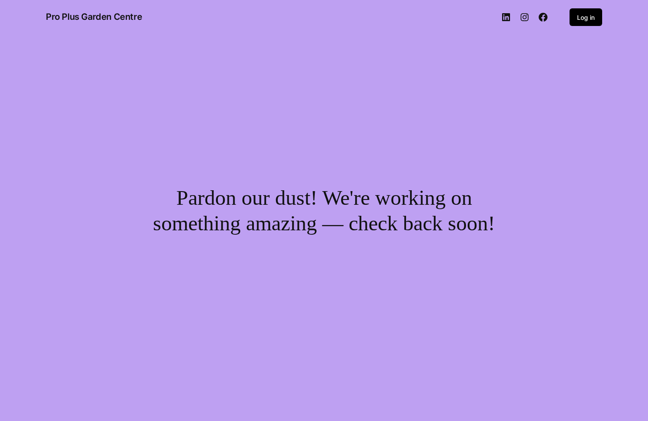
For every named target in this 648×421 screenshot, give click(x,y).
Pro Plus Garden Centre (94, 16)
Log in (586, 17)
